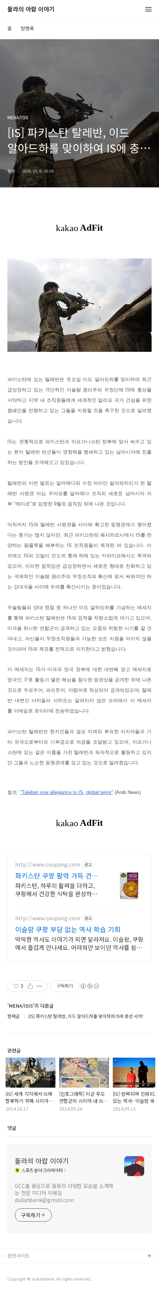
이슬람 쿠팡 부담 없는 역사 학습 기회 (68, 929)
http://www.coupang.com (47, 864)
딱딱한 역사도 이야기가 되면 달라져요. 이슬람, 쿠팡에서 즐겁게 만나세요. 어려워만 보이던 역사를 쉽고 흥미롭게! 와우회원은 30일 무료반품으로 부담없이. (79, 943)
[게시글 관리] (39, 986)
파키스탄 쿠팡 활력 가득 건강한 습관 (56, 875)
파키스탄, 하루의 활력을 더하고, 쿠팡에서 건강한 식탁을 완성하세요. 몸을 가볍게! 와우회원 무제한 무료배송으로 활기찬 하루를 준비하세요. (56, 889)
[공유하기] (30, 986)
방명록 (27, 28)
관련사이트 (18, 1255)
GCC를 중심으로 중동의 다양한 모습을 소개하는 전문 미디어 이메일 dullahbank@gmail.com (64, 1193)
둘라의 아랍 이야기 (31, 9)
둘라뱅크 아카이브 (26, 1268)
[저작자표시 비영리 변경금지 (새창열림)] (89, 986)
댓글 (11, 1127)
